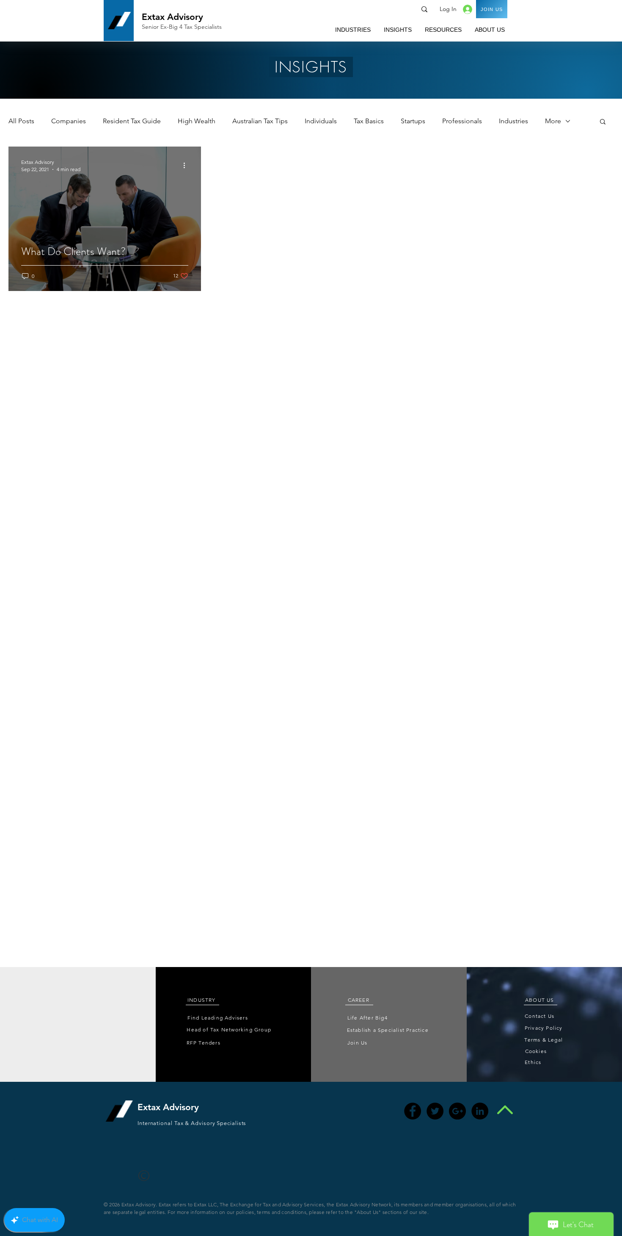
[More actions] (187, 165)
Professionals (462, 121)
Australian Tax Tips (260, 121)
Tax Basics (369, 121)
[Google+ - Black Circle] (457, 1111)
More (553, 121)
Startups (413, 121)
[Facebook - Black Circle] (412, 1111)
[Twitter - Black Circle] (435, 1111)
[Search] (424, 9)
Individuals (321, 121)
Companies (68, 121)
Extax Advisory (172, 16)
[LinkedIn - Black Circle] (479, 1111)
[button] (352, 29)
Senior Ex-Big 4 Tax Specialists (182, 26)
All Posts (21, 121)
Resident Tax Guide (132, 121)
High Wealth (196, 121)
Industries (513, 121)
